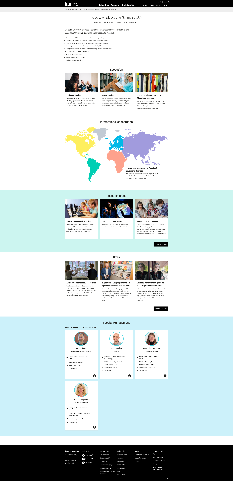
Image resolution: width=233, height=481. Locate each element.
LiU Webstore (121, 465)
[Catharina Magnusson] (81, 427)
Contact (166, 5)
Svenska (159, 2)
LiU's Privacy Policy (159, 460)
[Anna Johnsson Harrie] (151, 375)
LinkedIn (88, 462)
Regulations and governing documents (107, 472)
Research (115, 5)
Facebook (88, 455)
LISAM (137, 461)
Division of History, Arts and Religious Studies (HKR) (147, 363)
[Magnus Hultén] (116, 375)
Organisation (90, 9)
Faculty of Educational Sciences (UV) (78, 409)
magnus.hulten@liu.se (110, 367)
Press (118, 471)
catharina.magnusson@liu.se (77, 419)
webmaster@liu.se (158, 469)
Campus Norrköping (106, 465)
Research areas (109, 23)
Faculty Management (131, 23)
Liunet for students (140, 458)
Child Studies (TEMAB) (76, 362)
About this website (158, 457)
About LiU (146, 5)
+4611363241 (108, 371)
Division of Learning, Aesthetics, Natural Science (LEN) (113, 363)
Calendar (120, 458)
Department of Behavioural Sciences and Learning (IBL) (114, 357)
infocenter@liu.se (71, 460)
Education (104, 5)
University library (122, 455)
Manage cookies (157, 464)
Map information (104, 455)
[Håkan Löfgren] (81, 375)
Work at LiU (159, 5)
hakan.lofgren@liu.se (75, 365)
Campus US (103, 461)
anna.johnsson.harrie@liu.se (147, 367)
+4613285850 (73, 422)
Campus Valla (104, 458)
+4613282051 (73, 369)
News (152, 5)
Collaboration (128, 5)
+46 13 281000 (70, 463)
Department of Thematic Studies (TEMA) (78, 357)
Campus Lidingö (104, 468)
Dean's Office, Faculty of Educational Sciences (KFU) (79, 414)
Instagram (88, 459)
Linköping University (71, 9)
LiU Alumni (121, 461)
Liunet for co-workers (141, 455)
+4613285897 (143, 371)
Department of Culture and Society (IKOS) (149, 357)
